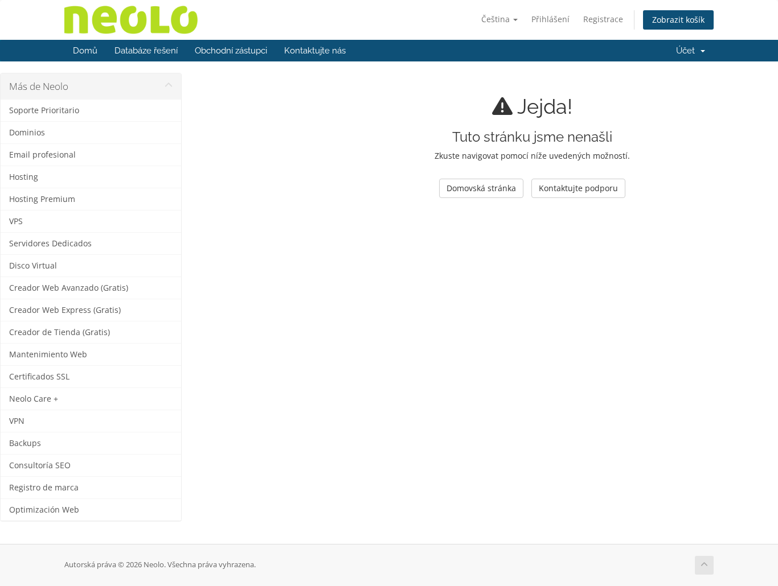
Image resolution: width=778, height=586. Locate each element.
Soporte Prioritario (44, 110)
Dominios (27, 132)
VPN (16, 421)
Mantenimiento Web (48, 354)
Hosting (23, 177)
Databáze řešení (146, 51)
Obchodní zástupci (231, 51)
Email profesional (42, 155)
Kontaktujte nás (315, 51)
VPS (16, 221)
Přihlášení (550, 19)
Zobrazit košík (678, 19)
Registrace (603, 19)
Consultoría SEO (40, 465)
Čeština (496, 19)
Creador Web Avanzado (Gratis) (68, 288)
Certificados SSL (39, 377)
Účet (687, 51)
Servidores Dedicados (50, 243)
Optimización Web (44, 510)
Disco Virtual (33, 266)
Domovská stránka (481, 188)
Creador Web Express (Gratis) (65, 310)
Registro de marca (44, 487)
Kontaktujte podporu (578, 188)
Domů (85, 51)
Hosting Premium (42, 199)
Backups (25, 443)
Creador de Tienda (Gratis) (59, 332)
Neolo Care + (33, 399)
